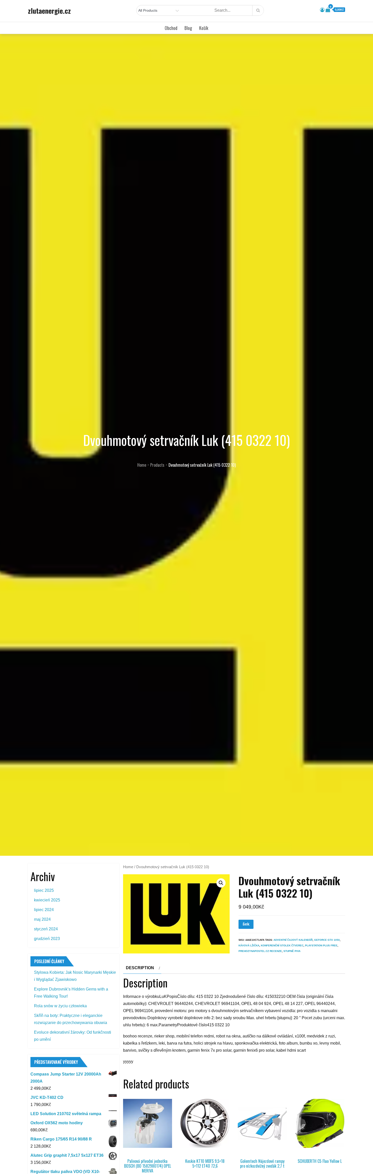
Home (128, 867)
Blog (188, 28)
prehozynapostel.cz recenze (260, 951)
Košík (203, 28)
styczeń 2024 (46, 929)
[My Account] (322, 9)
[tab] (142, 968)
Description (140, 968)
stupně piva (291, 951)
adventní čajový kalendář (293, 939)
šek (246, 924)
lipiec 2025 (44, 890)
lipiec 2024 (44, 910)
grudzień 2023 (47, 938)
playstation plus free (321, 945)
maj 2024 (42, 919)
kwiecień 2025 (47, 900)
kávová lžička (249, 945)
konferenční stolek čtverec (282, 945)
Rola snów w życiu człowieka (60, 1006)
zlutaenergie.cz (49, 11)
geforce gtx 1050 (327, 939)
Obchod (171, 28)
